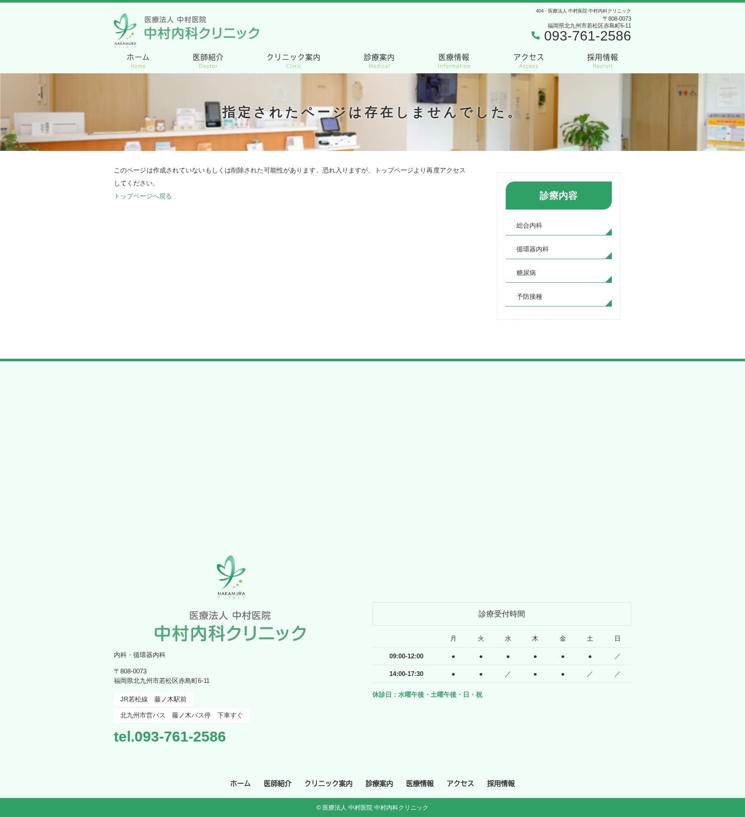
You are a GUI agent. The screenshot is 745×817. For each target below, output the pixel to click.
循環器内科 (532, 249)
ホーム (138, 60)
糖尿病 (526, 272)
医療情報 (454, 60)
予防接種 (529, 296)
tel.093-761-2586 (170, 736)
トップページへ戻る (143, 196)
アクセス (529, 60)
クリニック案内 (293, 60)
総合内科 (529, 225)
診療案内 (379, 60)
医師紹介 (208, 60)
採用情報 (602, 60)
